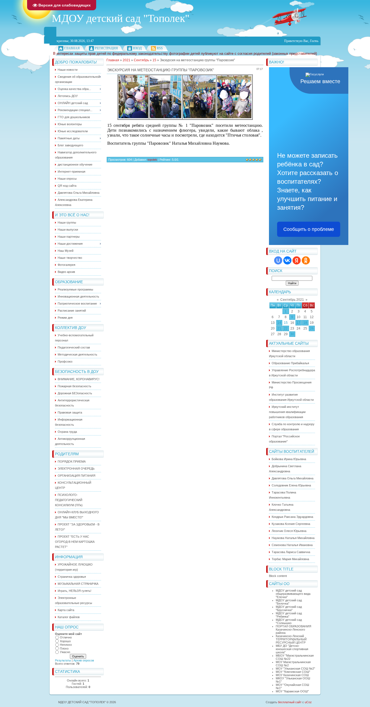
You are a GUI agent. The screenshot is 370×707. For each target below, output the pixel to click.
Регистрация (106, 48)
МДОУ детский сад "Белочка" (289, 602)
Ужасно (65, 652)
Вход (137, 48)
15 (286, 323)
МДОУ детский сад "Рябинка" (289, 615)
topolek (152, 159)
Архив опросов (83, 660)
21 (279, 328)
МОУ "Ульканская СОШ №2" (295, 668)
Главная (72, 48)
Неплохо (66, 644)
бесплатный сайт (289, 702)
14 (279, 323)
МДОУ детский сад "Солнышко (289, 621)
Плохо (64, 648)
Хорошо (65, 641)
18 (305, 323)
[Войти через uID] (278, 260)
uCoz (308, 702)
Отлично (66, 637)
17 (298, 323)
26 (312, 328)
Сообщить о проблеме (308, 229)
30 (292, 334)
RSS (160, 48)
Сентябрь (141, 60)
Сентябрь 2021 (292, 300)
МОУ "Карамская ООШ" (292, 691)
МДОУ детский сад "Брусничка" (289, 608)
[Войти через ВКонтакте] (287, 260)
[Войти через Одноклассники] (306, 260)
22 (286, 328)
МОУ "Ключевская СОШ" (293, 671)
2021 (126, 60)
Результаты (63, 660)
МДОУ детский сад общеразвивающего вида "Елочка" (293, 594)
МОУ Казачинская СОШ (292, 675)
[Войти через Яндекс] (297, 260)
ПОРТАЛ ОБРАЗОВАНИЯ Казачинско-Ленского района (293, 629)
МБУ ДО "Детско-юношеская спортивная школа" (292, 649)
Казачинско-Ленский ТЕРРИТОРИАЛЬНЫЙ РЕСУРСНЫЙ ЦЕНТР (291, 639)
